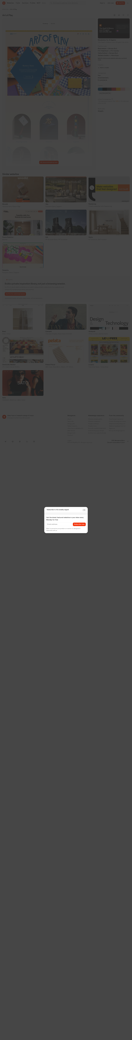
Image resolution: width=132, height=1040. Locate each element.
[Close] (84, 510)
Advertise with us (51, 530)
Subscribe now (79, 524)
